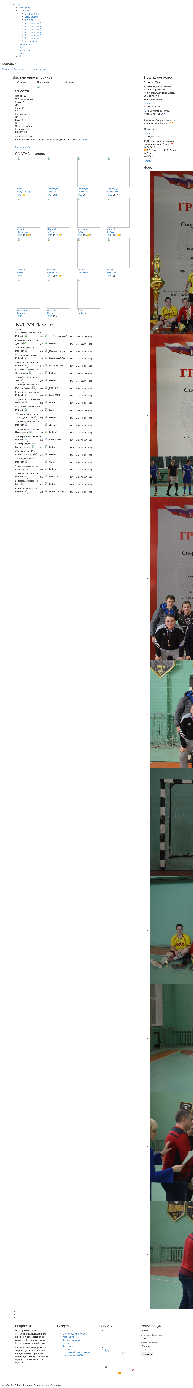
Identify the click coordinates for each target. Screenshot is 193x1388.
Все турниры (25, 43)
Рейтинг (67, 1342)
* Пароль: (146, 1346)
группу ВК (82, 139)
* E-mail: (145, 1330)
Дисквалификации (72, 1339)
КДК (21, 46)
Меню (17, 4)
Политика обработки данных (77, 1351)
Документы (24, 49)
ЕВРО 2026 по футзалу (74, 1333)
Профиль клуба (22, 147)
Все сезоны (68, 1330)
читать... (148, 103)
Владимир (24, 10)
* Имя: (144, 1338)
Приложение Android (73, 1354)
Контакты (23, 52)
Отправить (147, 1354)
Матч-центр (24, 7)
